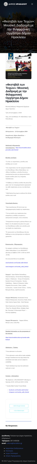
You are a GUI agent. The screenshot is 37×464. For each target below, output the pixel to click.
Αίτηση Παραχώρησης (13, 456)
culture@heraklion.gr (14, 443)
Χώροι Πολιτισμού (12, 453)
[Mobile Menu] (32, 4)
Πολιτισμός (9, 451)
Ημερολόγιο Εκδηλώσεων (14, 448)
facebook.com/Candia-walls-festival (18, 390)
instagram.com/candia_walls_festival (19, 392)
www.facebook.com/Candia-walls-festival (17, 262)
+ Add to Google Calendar (19, 406)
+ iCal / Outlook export (19, 410)
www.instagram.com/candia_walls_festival (17, 266)
